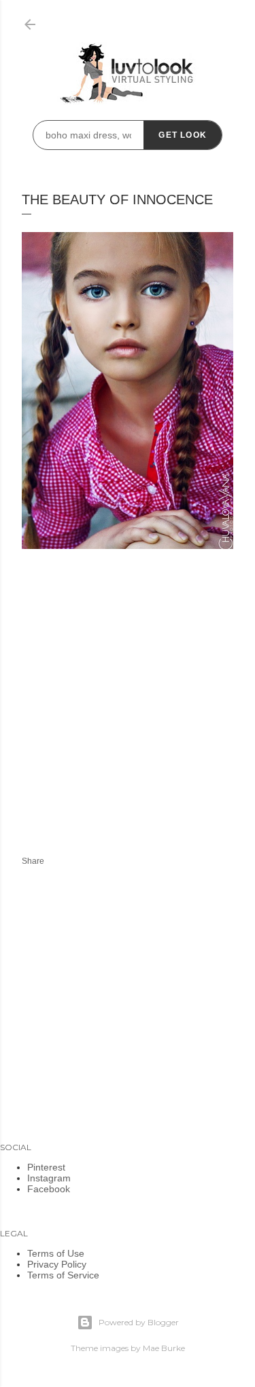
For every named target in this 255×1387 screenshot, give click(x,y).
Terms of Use (55, 1253)
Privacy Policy (56, 1264)
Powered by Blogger (139, 1322)
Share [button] (33, 861)
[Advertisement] (136, 718)
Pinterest (46, 1167)
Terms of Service (63, 1275)
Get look (182, 135)
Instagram (49, 1178)
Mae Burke (164, 1348)
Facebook (48, 1188)
